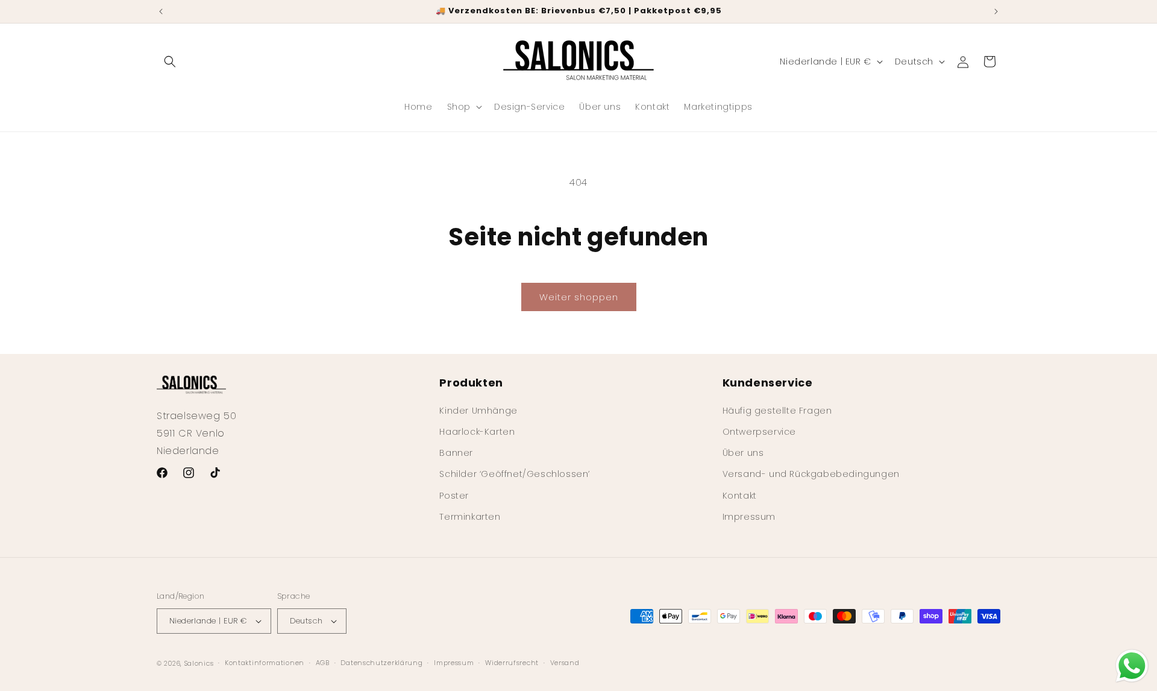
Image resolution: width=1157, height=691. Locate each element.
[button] (170, 61)
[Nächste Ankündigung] (996, 11)
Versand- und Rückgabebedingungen (811, 474)
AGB (323, 662)
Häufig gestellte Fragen (777, 410)
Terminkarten (469, 516)
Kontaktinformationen (264, 662)
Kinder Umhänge (478, 410)
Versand (565, 662)
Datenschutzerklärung (381, 662)
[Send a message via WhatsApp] (1132, 666)
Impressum (749, 516)
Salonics (199, 663)
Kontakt (740, 495)
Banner (456, 452)
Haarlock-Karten (477, 431)
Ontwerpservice (759, 431)
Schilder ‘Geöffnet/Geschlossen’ (514, 474)
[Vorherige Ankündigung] (161, 11)
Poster (454, 495)
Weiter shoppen (578, 297)
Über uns (743, 452)
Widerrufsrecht (512, 662)
